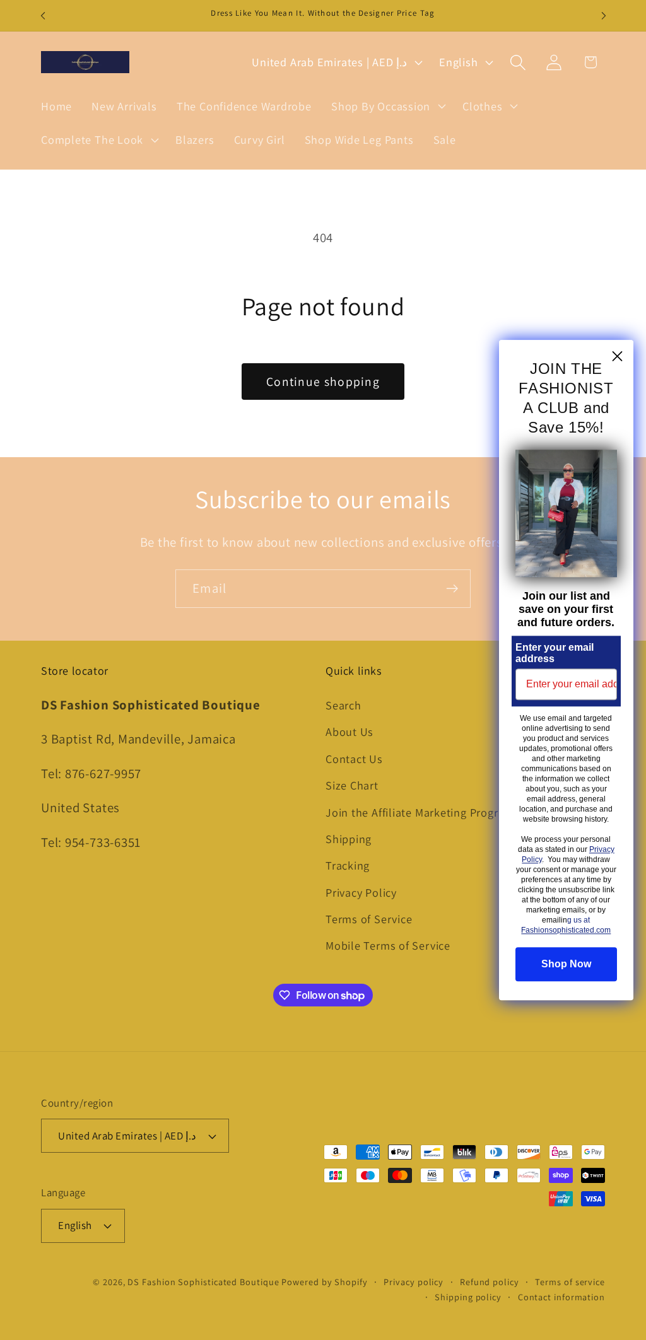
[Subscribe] (452, 588)
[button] (386, 106)
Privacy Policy (361, 892)
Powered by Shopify (324, 1282)
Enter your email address (554, 653)
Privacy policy (413, 1282)
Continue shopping (323, 381)
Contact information (561, 1297)
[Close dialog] (617, 356)
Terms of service (570, 1282)
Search (343, 705)
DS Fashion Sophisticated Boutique (204, 1282)
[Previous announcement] (43, 15)
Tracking (348, 865)
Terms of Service (369, 918)
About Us (349, 731)
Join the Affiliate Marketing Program (420, 812)
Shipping (349, 838)
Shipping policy (468, 1297)
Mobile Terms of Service (388, 945)
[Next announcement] (604, 15)
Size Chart (352, 785)
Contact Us (354, 758)
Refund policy (489, 1282)
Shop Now (566, 963)
